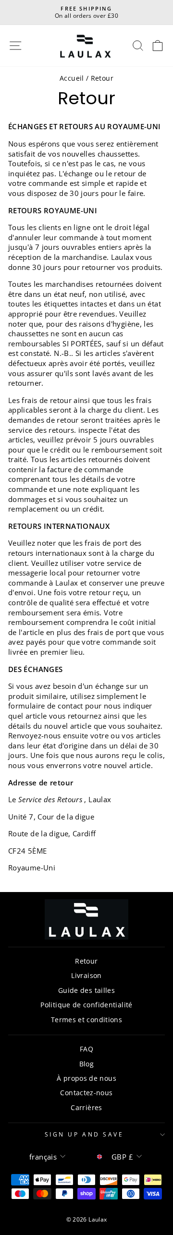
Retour (86, 961)
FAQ (86, 1048)
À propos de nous (86, 1078)
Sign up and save (84, 1134)
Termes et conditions (86, 1019)
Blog (86, 1063)
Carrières (86, 1107)
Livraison (86, 975)
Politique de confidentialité (86, 1004)
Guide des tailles (86, 990)
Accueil (72, 78)
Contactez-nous (86, 1092)
